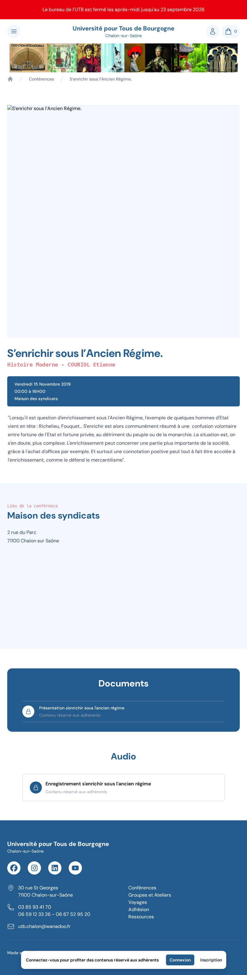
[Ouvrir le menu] (13, 31)
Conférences (41, 79)
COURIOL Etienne (91, 364)
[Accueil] (10, 79)
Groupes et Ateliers (149, 895)
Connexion (180, 960)
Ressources (141, 916)
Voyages (137, 902)
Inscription (211, 960)
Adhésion (138, 909)
